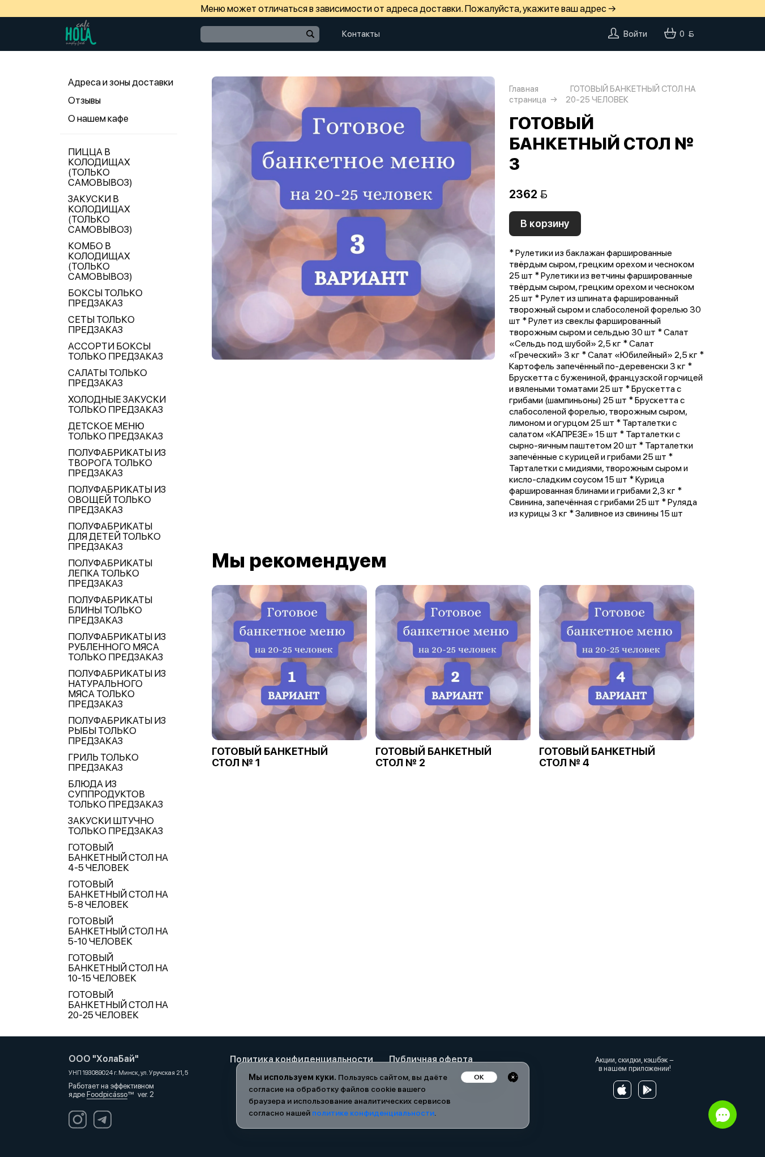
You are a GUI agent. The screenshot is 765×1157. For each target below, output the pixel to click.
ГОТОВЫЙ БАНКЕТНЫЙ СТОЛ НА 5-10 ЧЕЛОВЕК (118, 931)
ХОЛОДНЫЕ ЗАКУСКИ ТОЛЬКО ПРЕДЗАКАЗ (117, 404)
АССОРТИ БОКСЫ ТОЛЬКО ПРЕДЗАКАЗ (115, 351)
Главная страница (527, 94)
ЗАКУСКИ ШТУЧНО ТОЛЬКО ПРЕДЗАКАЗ (115, 825)
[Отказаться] (513, 1077)
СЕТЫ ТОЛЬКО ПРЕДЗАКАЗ (101, 324)
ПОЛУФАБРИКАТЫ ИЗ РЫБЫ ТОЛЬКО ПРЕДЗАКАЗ (117, 730)
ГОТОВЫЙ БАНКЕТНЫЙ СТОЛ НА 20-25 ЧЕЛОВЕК (118, 1005)
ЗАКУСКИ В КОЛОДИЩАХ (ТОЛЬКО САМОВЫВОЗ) (100, 214)
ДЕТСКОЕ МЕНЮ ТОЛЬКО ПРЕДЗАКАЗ (115, 431)
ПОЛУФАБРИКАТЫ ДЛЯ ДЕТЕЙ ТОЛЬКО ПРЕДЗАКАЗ (114, 536)
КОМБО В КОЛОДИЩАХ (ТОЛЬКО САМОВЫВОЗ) (100, 261)
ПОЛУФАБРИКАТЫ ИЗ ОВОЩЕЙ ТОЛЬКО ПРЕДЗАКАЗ (117, 499)
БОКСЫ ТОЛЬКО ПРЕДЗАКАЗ (105, 298)
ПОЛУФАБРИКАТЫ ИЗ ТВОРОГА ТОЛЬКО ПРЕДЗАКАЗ (117, 463)
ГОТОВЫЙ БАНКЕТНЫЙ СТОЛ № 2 (433, 757)
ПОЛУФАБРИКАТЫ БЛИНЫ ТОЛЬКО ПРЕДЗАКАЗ (110, 610)
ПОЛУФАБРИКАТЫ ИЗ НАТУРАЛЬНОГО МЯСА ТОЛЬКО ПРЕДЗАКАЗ (117, 689)
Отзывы (84, 100)
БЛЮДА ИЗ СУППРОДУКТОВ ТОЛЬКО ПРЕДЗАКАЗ (115, 794)
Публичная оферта (431, 1059)
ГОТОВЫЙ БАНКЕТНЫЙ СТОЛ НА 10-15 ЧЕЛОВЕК (118, 968)
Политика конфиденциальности (301, 1059)
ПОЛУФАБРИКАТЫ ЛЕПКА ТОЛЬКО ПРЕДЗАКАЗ (110, 573)
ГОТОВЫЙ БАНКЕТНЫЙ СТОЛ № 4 (597, 757)
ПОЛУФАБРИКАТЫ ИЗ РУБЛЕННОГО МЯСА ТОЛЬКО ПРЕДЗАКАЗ (117, 647)
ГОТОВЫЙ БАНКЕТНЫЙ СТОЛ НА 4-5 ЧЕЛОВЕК (118, 857)
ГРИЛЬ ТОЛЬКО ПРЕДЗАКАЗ (103, 762)
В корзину (545, 223)
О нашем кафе (98, 118)
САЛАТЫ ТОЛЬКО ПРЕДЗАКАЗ (107, 377)
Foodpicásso (107, 1094)
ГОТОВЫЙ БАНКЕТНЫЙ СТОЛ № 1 (270, 757)
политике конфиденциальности (373, 1112)
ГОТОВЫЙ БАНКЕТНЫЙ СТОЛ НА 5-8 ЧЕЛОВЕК (118, 894)
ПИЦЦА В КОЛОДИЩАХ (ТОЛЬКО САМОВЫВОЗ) (100, 167)
